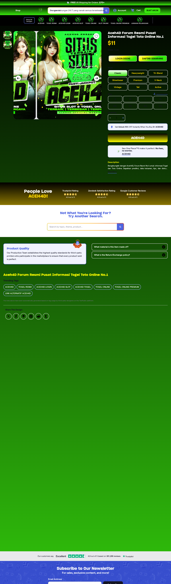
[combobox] (76, 11)
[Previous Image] (18, 78)
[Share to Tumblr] (46, 316)
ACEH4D (137, 138)
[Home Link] (34, 10)
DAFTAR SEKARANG (153, 60)
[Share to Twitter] (8, 316)
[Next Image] (96, 78)
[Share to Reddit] (38, 316)
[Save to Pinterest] (31, 316)
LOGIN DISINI (123, 60)
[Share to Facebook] (16, 316)
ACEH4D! (38, 196)
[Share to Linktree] (23, 316)
